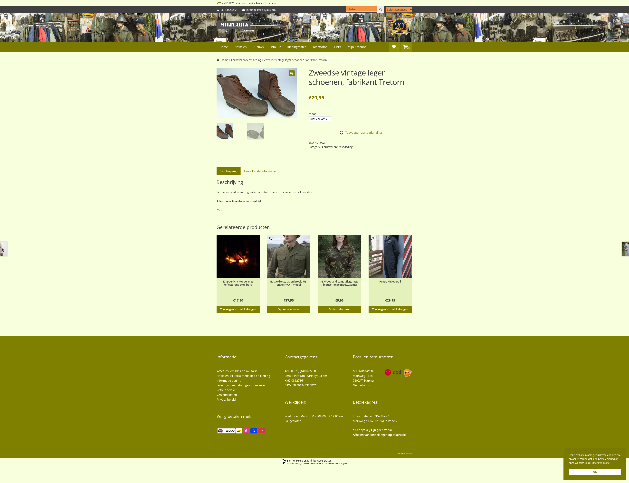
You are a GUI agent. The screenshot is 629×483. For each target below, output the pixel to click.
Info (273, 47)
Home (223, 47)
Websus (409, 453)
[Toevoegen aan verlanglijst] (220, 239)
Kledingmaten (296, 47)
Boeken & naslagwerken (342, 57)
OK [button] (595, 472)
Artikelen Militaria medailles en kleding (243, 376)
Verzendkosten (227, 395)
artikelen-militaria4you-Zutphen (297, 57)
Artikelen (241, 47)
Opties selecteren (289, 309)
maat (312, 114)
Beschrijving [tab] (228, 171)
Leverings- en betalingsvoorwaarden (242, 385)
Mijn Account (357, 47)
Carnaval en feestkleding (337, 147)
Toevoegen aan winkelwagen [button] (238, 309)
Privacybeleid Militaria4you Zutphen (244, 57)
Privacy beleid (226, 399)
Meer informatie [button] (601, 463)
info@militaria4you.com (310, 376)
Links (337, 47)
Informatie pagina (229, 380)
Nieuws (258, 47)
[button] (292, 73)
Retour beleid (226, 390)
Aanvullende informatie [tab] (260, 171)
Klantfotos (320, 47)
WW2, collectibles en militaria (237, 371)
